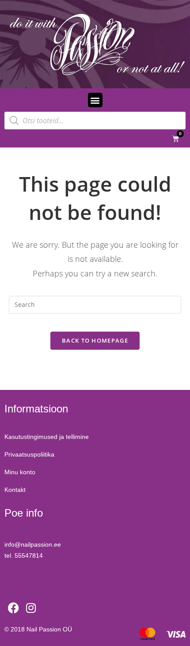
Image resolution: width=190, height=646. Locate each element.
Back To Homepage (95, 340)
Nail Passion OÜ (49, 629)
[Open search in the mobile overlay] (95, 120)
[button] (95, 100)
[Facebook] (13, 608)
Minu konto (19, 472)
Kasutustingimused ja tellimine (46, 436)
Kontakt (15, 489)
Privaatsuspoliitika (29, 454)
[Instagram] (31, 608)
